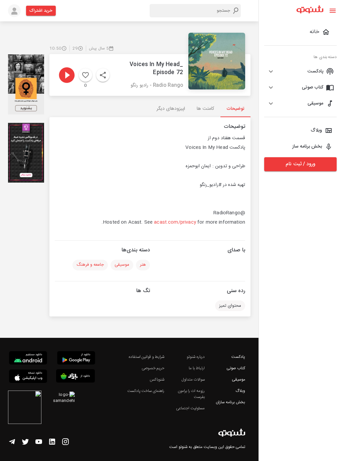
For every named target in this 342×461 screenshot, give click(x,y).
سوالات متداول (193, 380)
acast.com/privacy (175, 222)
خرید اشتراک (40, 10)
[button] (300, 71)
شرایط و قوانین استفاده (146, 357)
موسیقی (238, 380)
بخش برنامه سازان (230, 402)
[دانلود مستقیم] (28, 359)
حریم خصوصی (153, 368)
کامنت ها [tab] (205, 109)
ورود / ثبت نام (300, 164)
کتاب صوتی (235, 368)
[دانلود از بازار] (75, 377)
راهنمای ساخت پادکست (145, 391)
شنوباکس (157, 380)
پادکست (238, 357)
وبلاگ (240, 391)
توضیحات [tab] (235, 109)
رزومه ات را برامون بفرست (191, 394)
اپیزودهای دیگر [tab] (171, 109)
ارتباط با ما (197, 368)
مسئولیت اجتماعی (190, 408)
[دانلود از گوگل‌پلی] (76, 359)
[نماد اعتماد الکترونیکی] (24, 408)
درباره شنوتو (196, 357)
